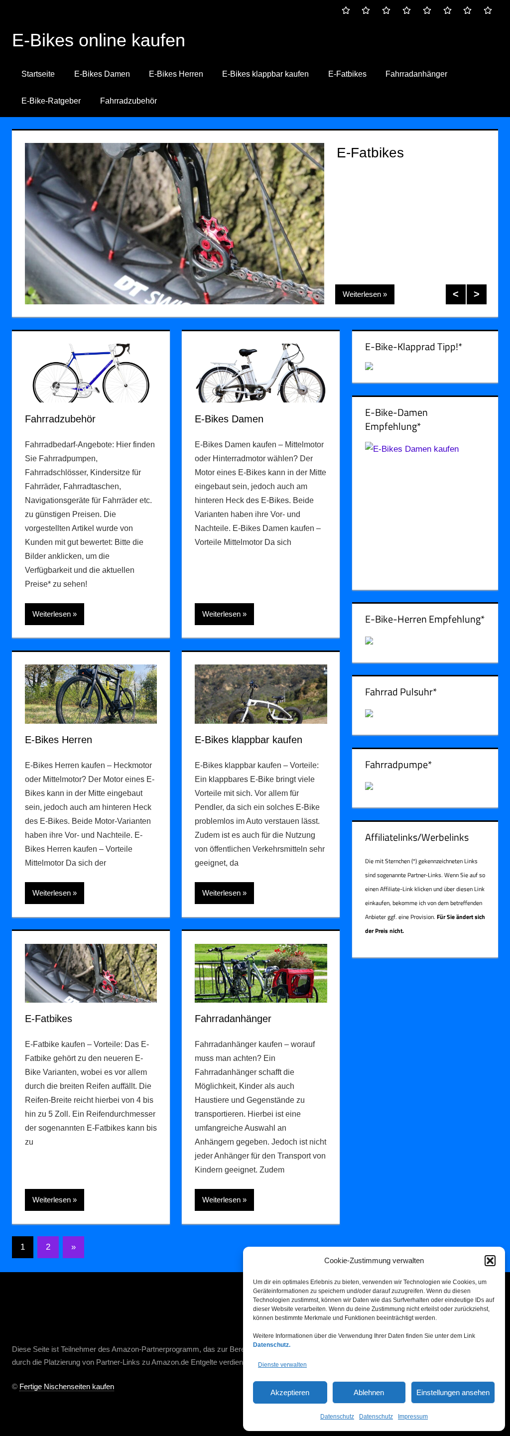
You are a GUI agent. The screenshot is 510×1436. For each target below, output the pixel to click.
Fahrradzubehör (128, 101)
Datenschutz (337, 1416)
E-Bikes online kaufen (98, 40)
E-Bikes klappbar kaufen (265, 74)
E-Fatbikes (347, 74)
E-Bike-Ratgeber (51, 101)
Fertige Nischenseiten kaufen (66, 1386)
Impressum (413, 1416)
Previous (456, 294)
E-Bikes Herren (176, 74)
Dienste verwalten (282, 1364)
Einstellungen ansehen (453, 1392)
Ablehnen (369, 1392)
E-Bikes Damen (102, 74)
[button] (490, 1261)
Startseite (38, 74)
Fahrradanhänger (416, 74)
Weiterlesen (362, 294)
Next (477, 294)
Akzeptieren (289, 1392)
